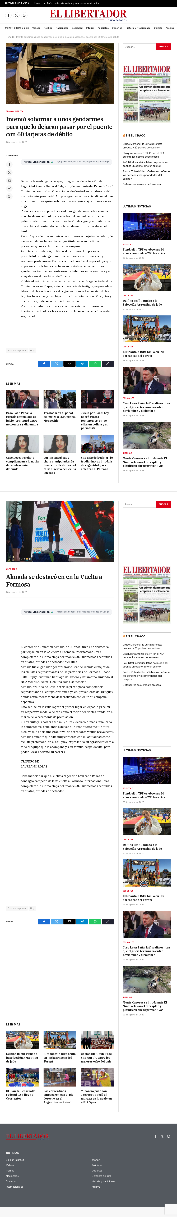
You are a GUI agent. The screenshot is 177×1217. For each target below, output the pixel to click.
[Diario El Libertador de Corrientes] (88, 15)
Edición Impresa (15, 111)
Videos (36, 27)
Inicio (26, 27)
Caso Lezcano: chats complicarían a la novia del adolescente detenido (22, 463)
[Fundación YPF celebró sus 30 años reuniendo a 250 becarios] (147, 226)
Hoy (32, 350)
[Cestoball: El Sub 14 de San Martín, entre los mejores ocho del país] (97, 1040)
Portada (10, 37)
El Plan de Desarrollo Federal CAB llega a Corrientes (20, 1094)
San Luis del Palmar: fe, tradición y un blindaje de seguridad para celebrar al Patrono (97, 463)
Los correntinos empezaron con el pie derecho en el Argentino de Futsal (58, 1096)
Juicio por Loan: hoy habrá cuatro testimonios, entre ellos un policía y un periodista (95, 420)
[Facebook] (9, 164)
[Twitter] (9, 172)
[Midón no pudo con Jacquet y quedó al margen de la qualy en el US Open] (97, 1077)
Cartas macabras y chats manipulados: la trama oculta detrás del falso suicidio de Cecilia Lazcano (60, 465)
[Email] (9, 180)
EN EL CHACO (136, 135)
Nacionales (62, 27)
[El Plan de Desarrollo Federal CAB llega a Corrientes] (22, 1077)
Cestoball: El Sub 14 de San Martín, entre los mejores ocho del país (96, 1057)
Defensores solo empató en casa (142, 184)
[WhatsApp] (9, 196)
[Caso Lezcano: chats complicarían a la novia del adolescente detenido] (22, 444)
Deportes (117, 27)
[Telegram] (9, 188)
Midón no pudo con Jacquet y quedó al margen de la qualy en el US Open (96, 1096)
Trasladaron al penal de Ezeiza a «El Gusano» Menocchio (60, 416)
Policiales (103, 27)
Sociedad (77, 27)
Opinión (158, 27)
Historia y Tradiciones (138, 27)
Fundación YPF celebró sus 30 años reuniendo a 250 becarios (144, 251)
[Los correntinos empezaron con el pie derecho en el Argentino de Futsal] (60, 1077)
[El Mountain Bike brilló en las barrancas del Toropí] (147, 329)
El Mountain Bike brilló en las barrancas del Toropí (143, 353)
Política (48, 27)
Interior (90, 27)
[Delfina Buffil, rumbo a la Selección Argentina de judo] (147, 277)
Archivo (170, 27)
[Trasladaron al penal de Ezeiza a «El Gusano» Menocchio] (60, 399)
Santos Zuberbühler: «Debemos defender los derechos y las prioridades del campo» (147, 175)
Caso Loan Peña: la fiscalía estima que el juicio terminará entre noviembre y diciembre (68, 3)
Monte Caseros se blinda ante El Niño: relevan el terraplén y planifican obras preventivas (145, 462)
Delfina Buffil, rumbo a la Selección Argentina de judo (142, 302)
